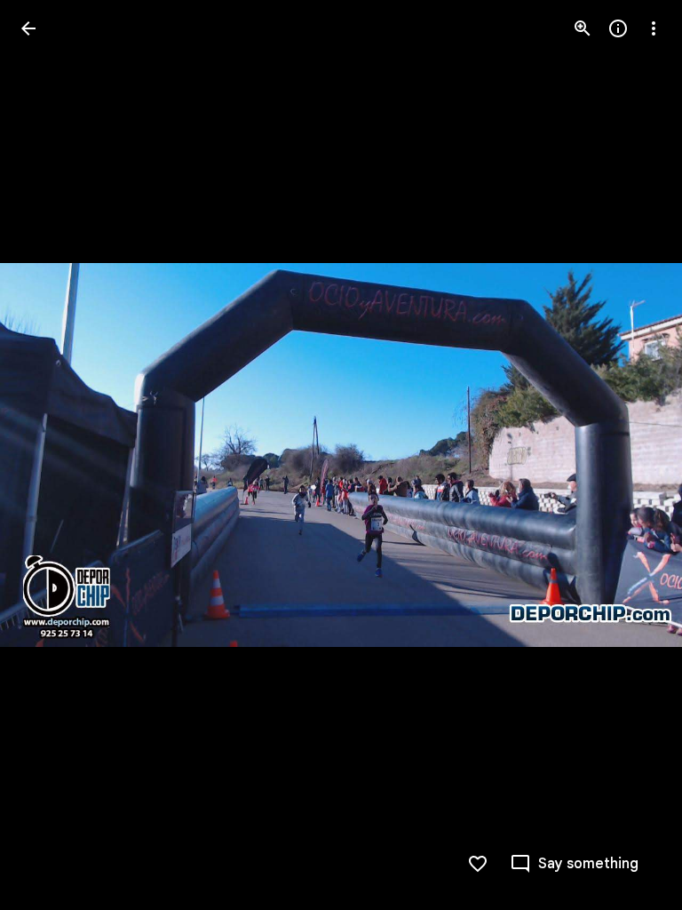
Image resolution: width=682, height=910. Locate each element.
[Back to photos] (28, 28)
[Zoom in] (582, 28)
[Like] (477, 863)
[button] (50, 455)
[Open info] (618, 28)
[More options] (653, 28)
